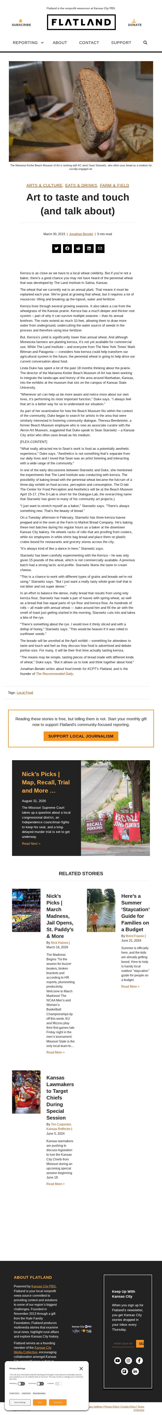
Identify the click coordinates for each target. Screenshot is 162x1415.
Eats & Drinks (81, 185)
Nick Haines (59, 942)
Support (121, 42)
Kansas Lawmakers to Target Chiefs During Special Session (60, 1098)
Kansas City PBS (43, 1286)
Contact (89, 42)
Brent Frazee (135, 936)
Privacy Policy (111, 1406)
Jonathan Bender (81, 234)
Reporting (25, 42)
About (60, 42)
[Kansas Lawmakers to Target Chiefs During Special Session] (26, 1092)
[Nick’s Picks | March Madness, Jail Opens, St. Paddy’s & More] (26, 910)
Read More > (55, 1052)
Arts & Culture (44, 185)
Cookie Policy (128, 1406)
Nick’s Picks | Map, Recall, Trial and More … (46, 782)
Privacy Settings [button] (94, 1406)
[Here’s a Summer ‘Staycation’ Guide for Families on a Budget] (101, 910)
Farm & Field (114, 185)
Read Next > (31, 844)
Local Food (25, 693)
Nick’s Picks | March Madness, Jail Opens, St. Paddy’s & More (59, 916)
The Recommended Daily (54, 674)
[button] (42, 42)
